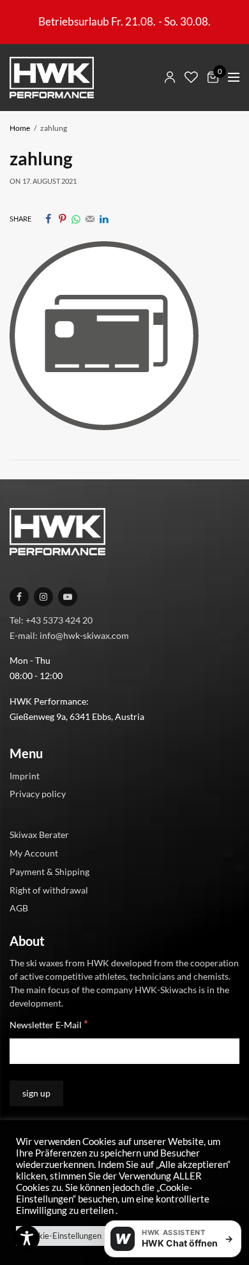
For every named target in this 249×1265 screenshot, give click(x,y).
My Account (34, 853)
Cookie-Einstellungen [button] (63, 1236)
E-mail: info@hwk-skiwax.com (69, 634)
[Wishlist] (191, 77)
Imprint (25, 775)
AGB (19, 907)
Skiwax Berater (39, 834)
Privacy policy (38, 793)
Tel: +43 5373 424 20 (51, 619)
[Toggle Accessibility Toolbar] (27, 1238)
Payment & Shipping (49, 870)
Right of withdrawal (49, 889)
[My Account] (170, 77)
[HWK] (52, 77)
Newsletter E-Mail (49, 1024)
